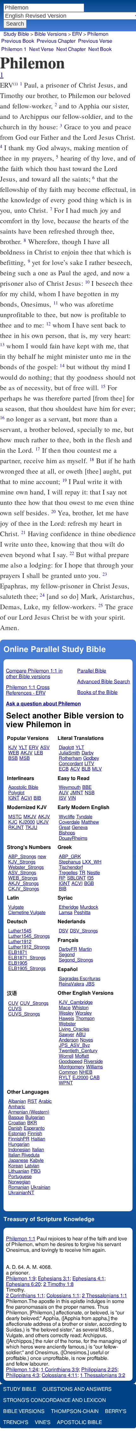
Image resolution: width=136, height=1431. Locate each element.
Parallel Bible (91, 670)
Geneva (80, 827)
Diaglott (66, 747)
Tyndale (84, 816)
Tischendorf (71, 867)
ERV (77, 34)
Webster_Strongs (26, 867)
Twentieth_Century (78, 1050)
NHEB (85, 1072)
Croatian (17, 1123)
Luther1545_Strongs (29, 936)
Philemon (97, 34)
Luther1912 (19, 941)
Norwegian (19, 1182)
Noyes (86, 1040)
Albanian (17, 1101)
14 (62, 365)
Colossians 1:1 (62, 1295)
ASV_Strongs (22, 872)
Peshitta (82, 912)
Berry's (116, 1411)
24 (42, 595)
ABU (81, 1034)
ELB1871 (17, 952)
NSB (90, 792)
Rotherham (70, 758)
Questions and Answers (77, 1389)
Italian (38, 1149)
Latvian (32, 1166)
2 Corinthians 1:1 (25, 1295)
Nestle (93, 872)
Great (64, 827)
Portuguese (20, 1176)
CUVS (15, 1008)
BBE (87, 787)
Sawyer (66, 1034)
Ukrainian (40, 1187)
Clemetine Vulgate (27, 912)
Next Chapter (71, 49)
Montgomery (71, 1067)
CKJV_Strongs (23, 889)
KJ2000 (27, 822)
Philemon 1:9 (20, 1278)
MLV (97, 769)
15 (103, 386)
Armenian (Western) (28, 1112)
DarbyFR (68, 949)
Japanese (18, 1160)
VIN (72, 798)
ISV (62, 798)
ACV (75, 769)
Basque (16, 1117)
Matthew (90, 822)
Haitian (38, 1139)
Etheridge (68, 907)
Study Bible (16, 34)
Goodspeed (70, 1061)
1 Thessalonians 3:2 (102, 1375)
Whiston (80, 1007)
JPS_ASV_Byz (74, 1045)
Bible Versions (50, 34)
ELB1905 (17, 963)
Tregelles (68, 872)
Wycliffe (67, 816)
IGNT (13, 798)
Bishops (67, 833)
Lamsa (65, 912)
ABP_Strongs (22, 856)
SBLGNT (76, 878)
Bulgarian (35, 1117)
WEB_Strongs (22, 878)
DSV (63, 931)
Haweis (66, 1018)
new (42, 856)
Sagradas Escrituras (79, 978)
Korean (15, 1166)
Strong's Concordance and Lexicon (54, 1400)
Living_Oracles (74, 1029)
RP (62, 878)
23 (104, 574)
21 (23, 532)
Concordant (71, 763)
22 (72, 553)
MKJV (29, 816)
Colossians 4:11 (59, 1375)
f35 (90, 878)
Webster (67, 1024)
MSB (24, 758)
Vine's (43, 1422)
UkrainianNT (21, 1192)
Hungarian (18, 1144)
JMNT (76, 792)
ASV (45, 747)
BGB (89, 883)
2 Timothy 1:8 (58, 1284)
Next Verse (41, 49)
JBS (90, 984)
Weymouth (70, 787)
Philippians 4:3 (22, 1375)
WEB (13, 753)
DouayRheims (73, 838)
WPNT (66, 1083)
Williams (94, 1067)
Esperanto (34, 1128)
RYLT (65, 1077)
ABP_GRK (70, 856)
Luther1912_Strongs (29, 947)
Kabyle (37, 1160)
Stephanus (70, 862)
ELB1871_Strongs (27, 957)
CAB (95, 1077)
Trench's (15, 1422)
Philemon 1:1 (20, 1238)
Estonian (17, 1133)
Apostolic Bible (79, 1422)
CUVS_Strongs (24, 1014)
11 (55, 303)
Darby (88, 753)
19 (64, 480)
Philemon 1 (14, 49)
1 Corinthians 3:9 (60, 1369)
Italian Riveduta (24, 1155)
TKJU (31, 827)
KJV (12, 747)
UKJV (42, 822)
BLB (86, 769)
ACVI (26, 798)
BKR (32, 1123)
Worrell (66, 1056)
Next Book (100, 49)
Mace (65, 1007)
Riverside (93, 1061)
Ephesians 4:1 (88, 1278)
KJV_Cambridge (76, 1002)
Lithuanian (18, 1171)
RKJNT (16, 827)
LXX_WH (92, 862)
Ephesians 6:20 (23, 1284)
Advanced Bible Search (103, 681)
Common (68, 1072)
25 (100, 605)
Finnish (35, 1133)
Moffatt (82, 1056)
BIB (37, 798)
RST (32, 1101)
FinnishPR (18, 1139)
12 (48, 324)
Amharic (16, 1106)
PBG (35, 1171)
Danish (15, 1128)
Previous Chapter (56, 41)
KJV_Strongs (21, 862)
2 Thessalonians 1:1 (104, 1295)
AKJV (27, 753)
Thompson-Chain (75, 1411)
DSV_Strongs (84, 931)
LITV (89, 763)
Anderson (68, 1040)
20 (53, 511)
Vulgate (16, 907)
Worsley (83, 1013)
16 (2, 418)
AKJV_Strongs (23, 883)
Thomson (85, 1018)
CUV (13, 1003)
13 (2, 344)
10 (87, 282)
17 (37, 449)
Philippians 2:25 (99, 1369)
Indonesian (19, 1149)
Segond (67, 954)
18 (92, 459)
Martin (85, 949)
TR (82, 872)
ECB (64, 769)
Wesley (66, 1013)
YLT (23, 747)
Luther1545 (19, 931)
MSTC (15, 816)
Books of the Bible (97, 692)
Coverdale (69, 822)
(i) (15, 84)
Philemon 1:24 (22, 1369)
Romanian (18, 1187)
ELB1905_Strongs (27, 968)
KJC (12, 822)
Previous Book (17, 41)
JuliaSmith (69, 753)
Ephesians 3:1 (54, 1278)
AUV (64, 792)
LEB (38, 753)
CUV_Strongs (34, 1003)
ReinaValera (71, 984)
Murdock (89, 907)
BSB (13, 758)
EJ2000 (80, 1077)
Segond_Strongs (76, 960)
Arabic (45, 1101)
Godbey (91, 758)
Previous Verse (95, 41)
